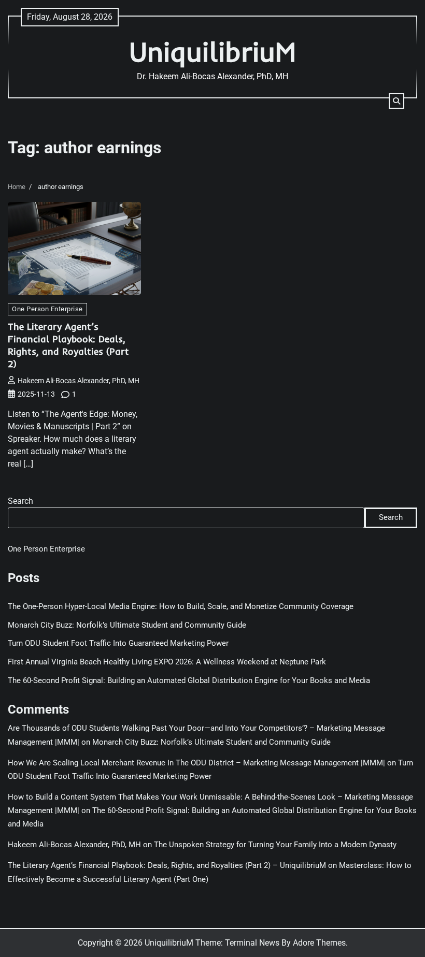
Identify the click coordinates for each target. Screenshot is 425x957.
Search (20, 501)
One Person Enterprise (47, 309)
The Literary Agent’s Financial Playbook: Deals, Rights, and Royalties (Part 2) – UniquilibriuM (167, 865)
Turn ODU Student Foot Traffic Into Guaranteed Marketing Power (118, 643)
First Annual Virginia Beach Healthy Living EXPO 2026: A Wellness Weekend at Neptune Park (167, 662)
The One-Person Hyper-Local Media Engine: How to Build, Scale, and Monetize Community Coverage (180, 606)
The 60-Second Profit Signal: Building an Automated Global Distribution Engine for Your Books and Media (189, 680)
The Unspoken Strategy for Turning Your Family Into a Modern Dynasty (275, 844)
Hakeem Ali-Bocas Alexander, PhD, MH (78, 380)
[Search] (396, 101)
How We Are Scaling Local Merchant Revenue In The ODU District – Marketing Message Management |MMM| (196, 763)
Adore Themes (319, 943)
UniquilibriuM (212, 51)
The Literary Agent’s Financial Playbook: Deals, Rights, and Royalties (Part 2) (68, 345)
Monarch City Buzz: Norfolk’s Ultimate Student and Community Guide (127, 625)
